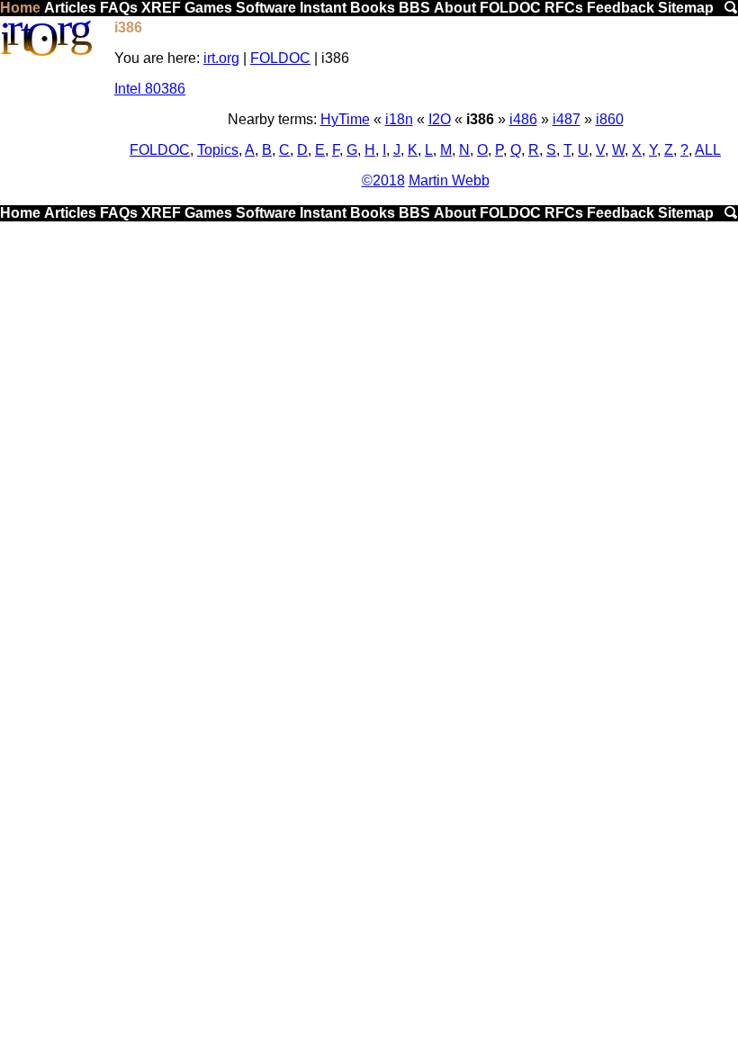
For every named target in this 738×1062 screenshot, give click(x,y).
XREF (161, 7)
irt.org (221, 58)
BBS (414, 7)
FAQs (119, 7)
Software (266, 7)
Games (208, 7)
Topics (217, 150)
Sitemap (686, 7)
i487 (566, 119)
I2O (439, 119)
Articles (70, 7)
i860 (610, 119)
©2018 (383, 180)
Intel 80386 (149, 88)
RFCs (563, 7)
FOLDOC (510, 7)
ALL (708, 150)
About (455, 7)
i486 (523, 119)
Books (372, 7)
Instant (323, 7)
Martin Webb (449, 180)
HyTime (345, 119)
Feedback (620, 7)
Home (20, 7)
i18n (399, 119)
